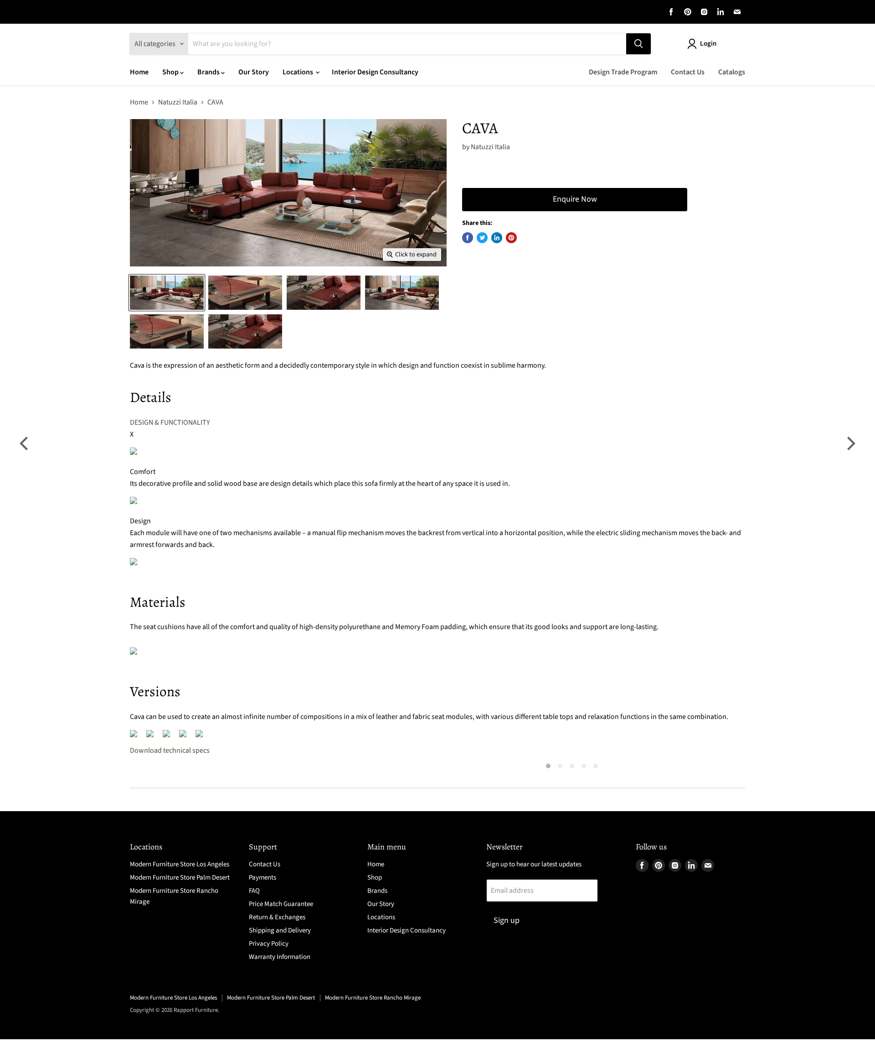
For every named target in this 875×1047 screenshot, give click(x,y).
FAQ (254, 891)
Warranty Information (279, 957)
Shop (171, 72)
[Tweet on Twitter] (482, 237)
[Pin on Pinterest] (511, 237)
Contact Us (688, 72)
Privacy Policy (268, 943)
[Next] (850, 443)
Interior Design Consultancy (375, 72)
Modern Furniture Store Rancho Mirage (373, 998)
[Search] (638, 43)
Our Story (253, 72)
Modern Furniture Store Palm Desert (180, 877)
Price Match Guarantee (281, 904)
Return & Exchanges (277, 917)
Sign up (507, 920)
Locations (298, 72)
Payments (262, 877)
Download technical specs (170, 750)
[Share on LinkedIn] (496, 237)
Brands (209, 72)
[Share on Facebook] (467, 237)
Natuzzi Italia (177, 102)
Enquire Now (575, 199)
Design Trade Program (623, 72)
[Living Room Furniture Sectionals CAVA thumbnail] (167, 293)
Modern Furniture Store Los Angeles (179, 864)
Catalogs (731, 72)
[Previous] (25, 443)
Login (708, 43)
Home (139, 72)
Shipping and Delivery (280, 930)
